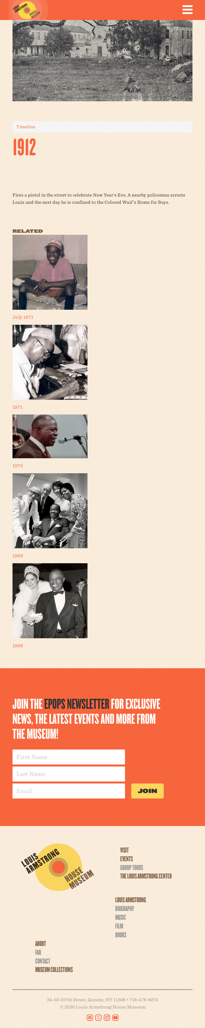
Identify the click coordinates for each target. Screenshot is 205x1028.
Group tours (131, 867)
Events (126, 858)
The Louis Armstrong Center (146, 875)
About (40, 943)
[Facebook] (90, 1017)
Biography (124, 908)
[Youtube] (115, 1017)
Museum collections (54, 969)
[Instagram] (107, 1017)
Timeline (25, 126)
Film (119, 925)
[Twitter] (98, 1017)
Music (120, 917)
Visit (124, 849)
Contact (42, 960)
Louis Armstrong (130, 899)
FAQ (38, 952)
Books (120, 934)
